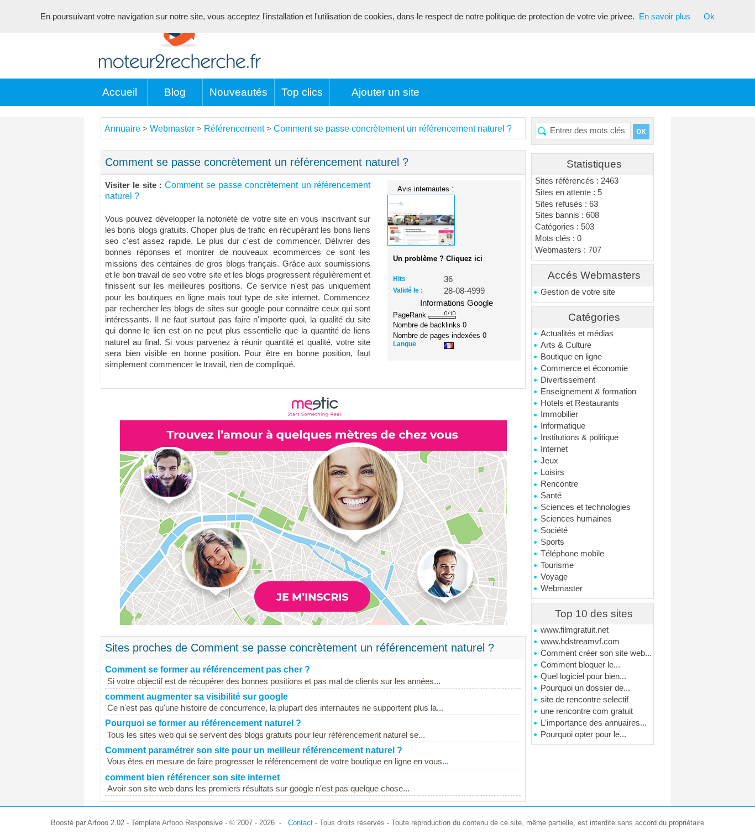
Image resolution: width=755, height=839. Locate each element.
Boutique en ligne (571, 356)
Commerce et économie (584, 368)
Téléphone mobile (572, 553)
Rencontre (559, 484)
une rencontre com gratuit (587, 711)
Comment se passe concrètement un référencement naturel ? (393, 128)
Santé (551, 495)
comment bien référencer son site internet (192, 777)
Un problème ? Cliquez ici (438, 258)
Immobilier (559, 414)
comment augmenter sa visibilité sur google (196, 696)
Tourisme (557, 565)
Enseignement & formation (588, 391)
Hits (399, 278)
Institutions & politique (579, 437)
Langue (404, 344)
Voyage (554, 576)
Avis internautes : (425, 188)
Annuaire (122, 128)
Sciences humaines (576, 518)
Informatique (563, 425)
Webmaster (562, 588)
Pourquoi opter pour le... (583, 734)
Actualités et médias (577, 333)
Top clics (302, 92)
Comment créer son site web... (596, 653)
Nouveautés (238, 92)
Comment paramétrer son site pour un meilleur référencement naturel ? (253, 750)
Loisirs (552, 472)
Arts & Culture (566, 345)
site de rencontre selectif (584, 699)
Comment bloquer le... (580, 664)
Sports (552, 542)
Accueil (119, 92)
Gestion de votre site (578, 292)
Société (554, 530)
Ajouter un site (386, 92)
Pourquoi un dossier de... (585, 688)
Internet (554, 449)
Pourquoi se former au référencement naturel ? (203, 723)
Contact (300, 823)
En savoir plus (664, 16)
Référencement (234, 128)
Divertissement (568, 380)
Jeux (549, 460)
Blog (175, 92)
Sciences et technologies (586, 507)
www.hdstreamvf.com (580, 641)
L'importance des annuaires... (594, 722)
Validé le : (408, 290)
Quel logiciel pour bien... (583, 676)
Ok (709, 16)
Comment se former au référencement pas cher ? (207, 669)
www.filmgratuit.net (575, 630)
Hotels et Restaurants (580, 403)
